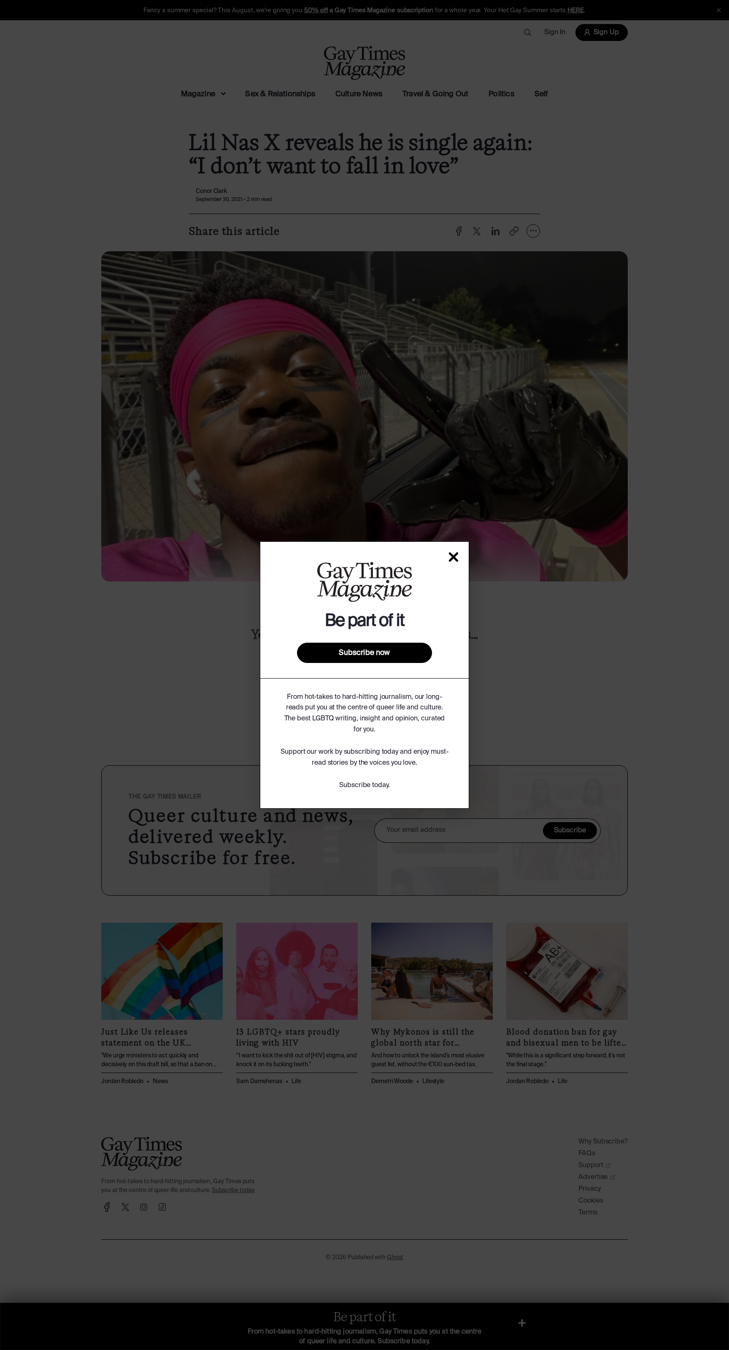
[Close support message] (453, 557)
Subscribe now (364, 653)
